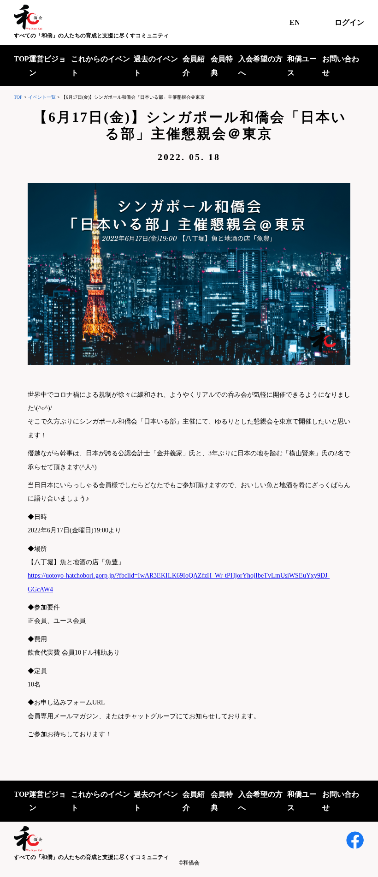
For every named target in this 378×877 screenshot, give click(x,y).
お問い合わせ (340, 66)
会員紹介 (194, 66)
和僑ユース (302, 66)
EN (294, 22)
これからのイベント (100, 66)
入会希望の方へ (260, 66)
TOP (21, 59)
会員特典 (222, 66)
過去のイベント (156, 66)
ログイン (349, 22)
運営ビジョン (47, 66)
